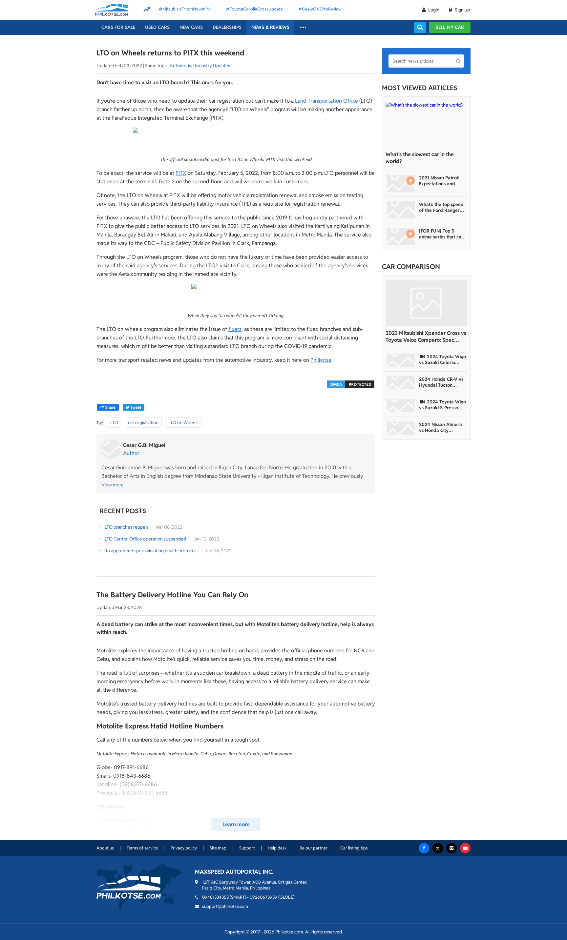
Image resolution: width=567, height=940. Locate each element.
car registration (143, 422)
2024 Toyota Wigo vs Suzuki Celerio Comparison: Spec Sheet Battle (442, 359)
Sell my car (450, 27)
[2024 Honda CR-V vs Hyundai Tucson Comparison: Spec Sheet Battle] (401, 382)
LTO (114, 422)
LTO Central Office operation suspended (145, 539)
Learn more (236, 824)
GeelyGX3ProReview (322, 9)
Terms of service (142, 848)
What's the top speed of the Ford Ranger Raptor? (441, 207)
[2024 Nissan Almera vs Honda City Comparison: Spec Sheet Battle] (401, 428)
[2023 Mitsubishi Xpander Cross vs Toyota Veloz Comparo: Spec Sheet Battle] (426, 303)
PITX (181, 173)
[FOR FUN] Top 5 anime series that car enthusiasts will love (441, 234)
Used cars (157, 27)
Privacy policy (184, 848)
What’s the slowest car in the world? (420, 158)
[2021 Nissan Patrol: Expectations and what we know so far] (401, 183)
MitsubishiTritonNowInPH (186, 9)
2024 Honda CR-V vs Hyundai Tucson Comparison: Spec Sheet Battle (441, 382)
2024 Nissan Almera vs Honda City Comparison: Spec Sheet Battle (440, 427)
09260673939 (263, 897)
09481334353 (215, 897)
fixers (235, 329)
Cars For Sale (118, 27)
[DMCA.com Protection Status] (350, 383)
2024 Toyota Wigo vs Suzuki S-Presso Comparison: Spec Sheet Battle (442, 405)
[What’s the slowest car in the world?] (426, 125)
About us (105, 848)
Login (433, 10)
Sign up (462, 10)
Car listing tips (354, 848)
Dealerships (227, 27)
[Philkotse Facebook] (424, 848)
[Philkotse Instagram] (451, 848)
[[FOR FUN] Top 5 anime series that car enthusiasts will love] (401, 236)
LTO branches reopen (127, 527)
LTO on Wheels (183, 422)
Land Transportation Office (326, 100)
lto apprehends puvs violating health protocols (151, 551)
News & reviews (270, 27)
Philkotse (320, 360)
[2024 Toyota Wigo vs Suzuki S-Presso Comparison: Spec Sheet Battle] (401, 405)
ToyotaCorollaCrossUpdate (256, 9)
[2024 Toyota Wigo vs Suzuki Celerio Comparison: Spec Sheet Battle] (401, 360)
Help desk (277, 848)
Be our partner (313, 848)
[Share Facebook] (108, 407)
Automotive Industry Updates (200, 66)
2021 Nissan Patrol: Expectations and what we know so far (441, 181)
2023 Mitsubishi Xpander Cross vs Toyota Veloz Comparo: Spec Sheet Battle (426, 336)
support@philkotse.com (225, 906)
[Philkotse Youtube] (465, 848)
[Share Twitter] (133, 407)
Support (247, 848)
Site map (218, 848)
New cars (191, 27)
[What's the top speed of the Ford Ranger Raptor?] (401, 209)
